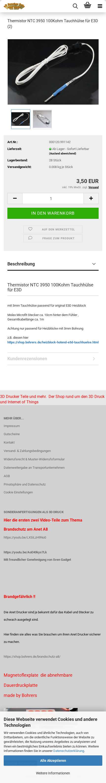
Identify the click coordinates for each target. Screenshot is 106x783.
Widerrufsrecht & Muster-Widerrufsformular (34, 459)
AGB (7, 476)
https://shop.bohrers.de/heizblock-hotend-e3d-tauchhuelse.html (53, 342)
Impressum (12, 426)
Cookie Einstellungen (18, 492)
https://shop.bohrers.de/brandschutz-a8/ (32, 656)
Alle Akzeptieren (53, 761)
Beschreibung (21, 263)
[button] (14, 198)
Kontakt (9, 442)
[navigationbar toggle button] (100, 6)
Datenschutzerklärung (68, 751)
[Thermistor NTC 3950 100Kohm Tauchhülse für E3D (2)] (53, 71)
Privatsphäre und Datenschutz (25, 484)
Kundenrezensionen (27, 358)
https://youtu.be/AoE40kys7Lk (25, 552)
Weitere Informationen (53, 773)
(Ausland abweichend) (62, 153)
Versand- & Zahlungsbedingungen (27, 451)
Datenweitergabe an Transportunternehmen (34, 467)
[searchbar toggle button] (75, 6)
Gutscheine (12, 434)
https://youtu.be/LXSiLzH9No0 (25, 537)
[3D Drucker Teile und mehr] (12, 6)
